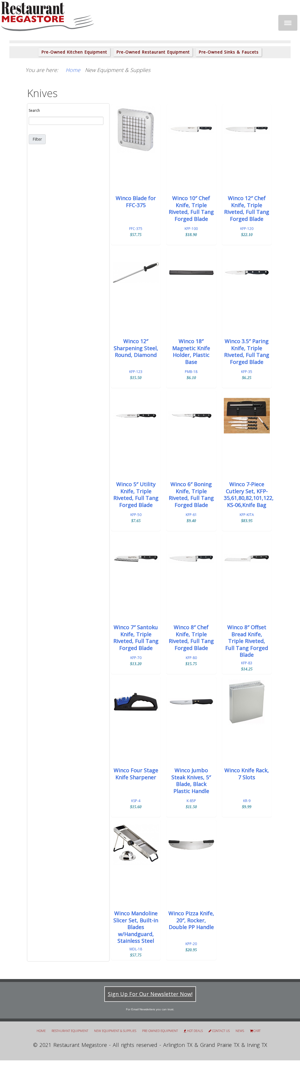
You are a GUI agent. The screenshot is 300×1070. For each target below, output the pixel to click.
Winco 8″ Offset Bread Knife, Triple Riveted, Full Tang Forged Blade (246, 641)
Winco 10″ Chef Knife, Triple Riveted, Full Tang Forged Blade (191, 208)
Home (41, 1030)
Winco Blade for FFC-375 (136, 201)
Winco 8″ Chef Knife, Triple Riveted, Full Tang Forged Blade (191, 637)
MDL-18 (135, 949)
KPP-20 (191, 943)
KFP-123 (135, 371)
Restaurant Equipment (70, 1030)
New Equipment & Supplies (115, 1030)
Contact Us (221, 1031)
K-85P (191, 800)
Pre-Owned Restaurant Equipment (153, 52)
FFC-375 (135, 228)
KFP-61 (191, 514)
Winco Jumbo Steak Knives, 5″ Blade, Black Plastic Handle (191, 780)
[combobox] (66, 121)
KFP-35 (246, 371)
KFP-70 (136, 657)
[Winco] (136, 129)
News (240, 1030)
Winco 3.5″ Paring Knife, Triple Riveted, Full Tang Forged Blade (246, 351)
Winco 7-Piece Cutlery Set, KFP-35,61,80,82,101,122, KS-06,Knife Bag (247, 494)
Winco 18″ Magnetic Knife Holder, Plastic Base (191, 351)
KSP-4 (135, 800)
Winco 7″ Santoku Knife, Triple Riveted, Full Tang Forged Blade (135, 637)
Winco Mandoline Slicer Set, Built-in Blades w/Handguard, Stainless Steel (135, 927)
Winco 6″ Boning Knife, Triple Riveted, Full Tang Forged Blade (191, 494)
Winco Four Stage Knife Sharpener (136, 773)
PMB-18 (191, 371)
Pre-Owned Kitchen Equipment (74, 52)
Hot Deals (195, 1031)
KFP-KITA (247, 514)
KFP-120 (246, 228)
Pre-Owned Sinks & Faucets (229, 52)
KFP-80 (191, 657)
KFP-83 (246, 662)
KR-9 (246, 800)
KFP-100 (191, 228)
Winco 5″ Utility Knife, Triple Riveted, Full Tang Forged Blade (135, 494)
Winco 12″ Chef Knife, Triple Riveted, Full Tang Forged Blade (246, 208)
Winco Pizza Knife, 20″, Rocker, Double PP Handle (191, 920)
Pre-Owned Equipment (160, 1030)
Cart (256, 1031)
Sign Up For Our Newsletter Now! (150, 993)
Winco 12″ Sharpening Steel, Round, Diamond (136, 348)
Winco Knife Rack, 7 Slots (246, 773)
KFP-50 (136, 514)
